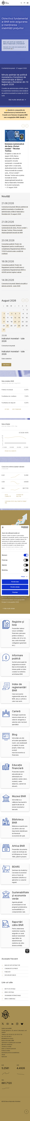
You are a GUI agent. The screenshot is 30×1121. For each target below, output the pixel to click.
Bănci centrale (9, 992)
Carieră (16, 711)
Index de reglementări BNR (19, 687)
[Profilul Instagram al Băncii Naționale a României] (17, 1024)
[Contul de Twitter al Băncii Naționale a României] (3, 1024)
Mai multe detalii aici (16, 100)
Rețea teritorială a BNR (8, 1040)
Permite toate (15, 581)
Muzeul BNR (19, 796)
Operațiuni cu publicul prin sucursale (11, 1042)
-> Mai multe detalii (8, 608)
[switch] (26, 560)
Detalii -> (23, 117)
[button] (27, 3)
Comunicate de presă (11, 968)
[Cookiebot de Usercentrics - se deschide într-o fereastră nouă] (21, 527)
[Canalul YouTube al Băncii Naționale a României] (7, 1024)
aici (12, 48)
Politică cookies (6, 1050)
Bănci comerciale (10, 998)
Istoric (7, 409)
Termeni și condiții (6, 1046)
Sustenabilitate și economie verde (20, 895)
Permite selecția (15, 587)
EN (24, 2)
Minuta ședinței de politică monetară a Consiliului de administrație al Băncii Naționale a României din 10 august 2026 (15, 79)
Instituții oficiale (10, 989)
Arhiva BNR (18, 845)
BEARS (16, 866)
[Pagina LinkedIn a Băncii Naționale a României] (12, 1024)
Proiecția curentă (10, 451)
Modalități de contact (7, 1038)
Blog (14, 734)
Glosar (3, 1054)
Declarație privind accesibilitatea (10, 1052)
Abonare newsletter (7, 1044)
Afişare (23, 576)
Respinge (15, 592)
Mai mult (6, 364)
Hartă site (4, 1056)
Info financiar (16, 409)
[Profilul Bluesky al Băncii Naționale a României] (22, 1024)
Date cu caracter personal (9, 1048)
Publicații (7, 971)
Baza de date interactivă (12, 965)
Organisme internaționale (13, 995)
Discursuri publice (10, 975)
